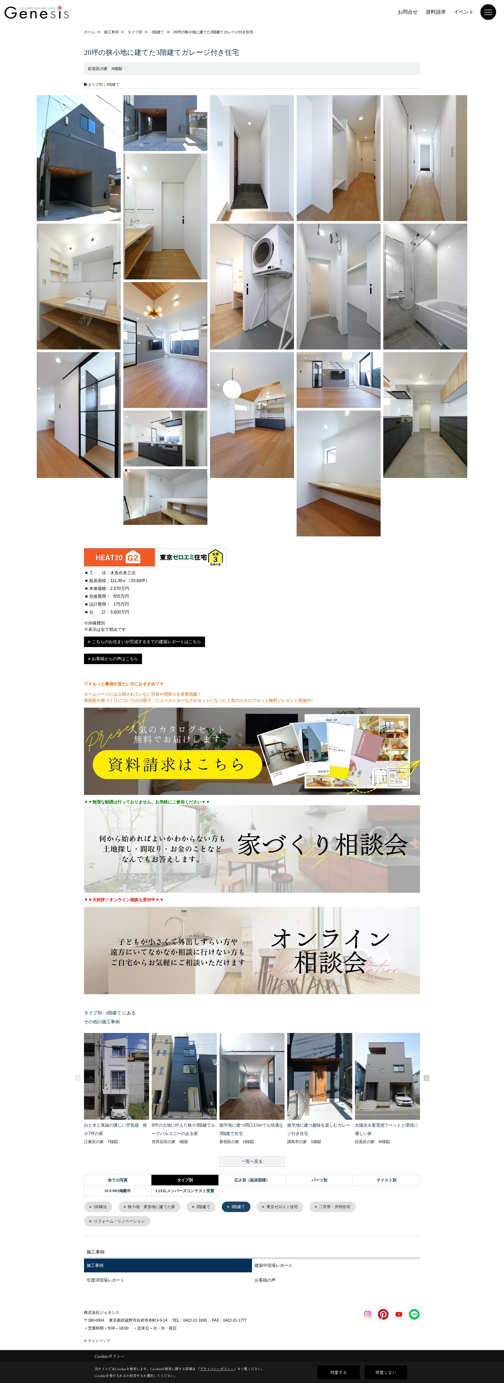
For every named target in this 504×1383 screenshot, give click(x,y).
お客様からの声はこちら (115, 658)
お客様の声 (265, 1280)
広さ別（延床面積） (252, 1180)
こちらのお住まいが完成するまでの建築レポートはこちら (146, 641)
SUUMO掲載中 (117, 1191)
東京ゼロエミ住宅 (282, 1206)
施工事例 (95, 1265)
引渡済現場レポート (105, 1280)
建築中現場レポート (273, 1265)
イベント (464, 12)
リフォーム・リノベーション (119, 1221)
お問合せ (408, 12)
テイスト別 (386, 1180)
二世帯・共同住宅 (334, 1206)
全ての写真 (118, 1180)
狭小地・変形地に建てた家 (151, 1206)
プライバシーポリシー (217, 1368)
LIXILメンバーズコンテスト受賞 (185, 1191)
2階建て (203, 1206)
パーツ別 (319, 1180)
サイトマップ (99, 1341)
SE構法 (100, 1206)
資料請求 (436, 12)
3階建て (238, 1206)
